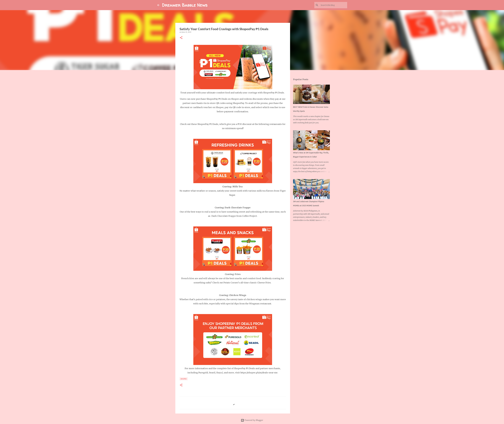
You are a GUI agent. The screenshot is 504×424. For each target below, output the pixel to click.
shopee (184, 379)
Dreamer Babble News (185, 5)
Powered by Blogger (253, 420)
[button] (181, 38)
